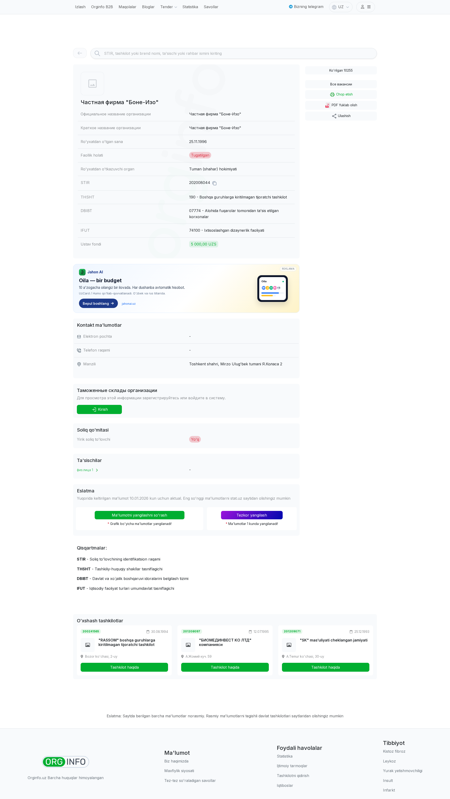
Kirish (102, 409)
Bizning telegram (308, 6)
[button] (365, 7)
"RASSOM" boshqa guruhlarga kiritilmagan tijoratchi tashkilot (126, 642)
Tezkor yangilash (251, 515)
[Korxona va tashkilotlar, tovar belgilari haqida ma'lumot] (65, 762)
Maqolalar (127, 6)
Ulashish (344, 116)
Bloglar (148, 6)
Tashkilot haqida (124, 667)
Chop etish (344, 94)
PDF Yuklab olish (344, 105)
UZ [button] (341, 6)
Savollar (211, 6)
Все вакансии (341, 84)
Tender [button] (166, 6)
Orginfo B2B (102, 6)
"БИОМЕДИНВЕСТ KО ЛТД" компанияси (225, 642)
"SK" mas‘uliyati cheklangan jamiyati (334, 640)
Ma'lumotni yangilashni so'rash (139, 515)
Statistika (190, 6)
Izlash (80, 6)
